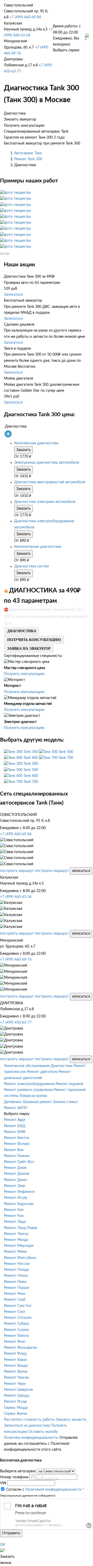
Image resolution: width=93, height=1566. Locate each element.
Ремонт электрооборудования (29, 1084)
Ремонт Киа (14, 1216)
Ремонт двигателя (42, 1072)
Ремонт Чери (15, 1384)
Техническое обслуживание (27, 1066)
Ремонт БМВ (14, 1132)
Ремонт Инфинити (19, 1192)
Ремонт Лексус (16, 1234)
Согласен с (43, 1489)
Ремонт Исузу (15, 1198)
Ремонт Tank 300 (28, 159)
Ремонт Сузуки (16, 1330)
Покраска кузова (33, 1096)
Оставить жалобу (43, 1432)
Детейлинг (13, 1102)
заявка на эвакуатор (29, 649)
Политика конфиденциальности (31, 1438)
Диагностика (61, 1066)
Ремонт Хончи (15, 1372)
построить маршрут (17, 871)
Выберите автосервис (18, 1471)
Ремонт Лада (15, 1222)
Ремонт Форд (15, 1353)
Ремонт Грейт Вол (19, 1162)
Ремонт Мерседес (19, 1246)
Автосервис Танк (28, 153)
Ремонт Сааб (14, 1300)
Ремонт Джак (15, 1168)
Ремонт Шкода (16, 1396)
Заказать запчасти (71, 1420)
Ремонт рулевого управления (28, 1090)
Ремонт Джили (16, 1174)
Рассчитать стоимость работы (29, 1420)
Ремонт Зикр (14, 1186)
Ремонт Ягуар (15, 1401)
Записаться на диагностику (27, 1425)
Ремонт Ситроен (18, 1318)
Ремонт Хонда (16, 1366)
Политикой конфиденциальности (53, 1489)
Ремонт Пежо (15, 1282)
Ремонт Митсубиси (20, 1258)
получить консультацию (34, 640)
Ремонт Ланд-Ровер (20, 1228)
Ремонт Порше (16, 1288)
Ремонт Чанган (16, 1377)
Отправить (11, 1533)
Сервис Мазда (16, 1408)
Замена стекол (65, 1102)
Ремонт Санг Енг (18, 1306)
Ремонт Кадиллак (19, 1204)
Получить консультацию (24, 674)
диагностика (21, 631)
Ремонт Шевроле (18, 1390)
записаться (81, 871)
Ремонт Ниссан (17, 1264)
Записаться (13, 294)
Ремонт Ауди (14, 1120)
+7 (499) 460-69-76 (16, 959)
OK (2, 1545)
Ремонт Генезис (17, 1156)
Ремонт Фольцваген (20, 1348)
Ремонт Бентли (16, 1138)
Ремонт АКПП (15, 1108)
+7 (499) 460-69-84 (25, 17)
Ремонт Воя (14, 1150)
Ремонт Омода (16, 1270)
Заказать (23, 450)
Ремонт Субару (16, 1324)
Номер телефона (14, 1477)
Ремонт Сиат (14, 1312)
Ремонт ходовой (69, 1084)
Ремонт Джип (15, 1180)
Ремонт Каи (14, 1210)
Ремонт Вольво (16, 1144)
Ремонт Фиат (15, 1342)
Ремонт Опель (16, 1276)
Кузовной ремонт (37, 1102)
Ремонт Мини (15, 1252)
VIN (3, 1483)
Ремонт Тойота (16, 1336)
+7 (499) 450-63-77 (16, 1022)
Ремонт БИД (14, 1126)
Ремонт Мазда (16, 1240)
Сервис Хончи (15, 1414)
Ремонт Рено (14, 1294)
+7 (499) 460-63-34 (16, 897)
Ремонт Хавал (15, 1360)
